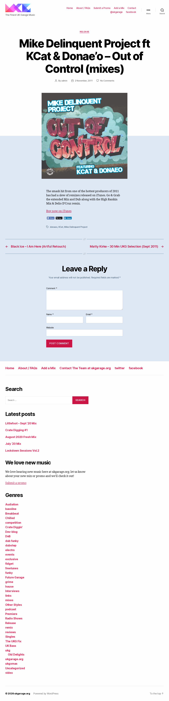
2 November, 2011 (84, 80)
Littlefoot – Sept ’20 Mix (20, 423)
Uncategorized (15, 668)
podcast (10, 609)
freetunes (11, 568)
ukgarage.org (14, 659)
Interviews (12, 591)
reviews (10, 632)
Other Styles (13, 604)
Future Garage (14, 577)
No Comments (107, 80)
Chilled (10, 518)
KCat (60, 227)
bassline (10, 509)
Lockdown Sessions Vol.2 (22, 450)
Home (70, 8)
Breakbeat (12, 513)
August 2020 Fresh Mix (20, 437)
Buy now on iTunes (58, 211)
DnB (8, 536)
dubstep (10, 545)
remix (9, 627)
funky (9, 572)
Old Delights (16, 654)
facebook (131, 12)
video (9, 672)
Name (49, 314)
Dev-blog (11, 531)
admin (64, 80)
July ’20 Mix (13, 443)
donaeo (53, 227)
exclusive (11, 559)
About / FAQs (83, 8)
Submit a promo (15, 483)
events (9, 554)
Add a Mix (119, 8)
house (9, 586)
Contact (132, 8)
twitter (120, 368)
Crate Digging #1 (16, 430)
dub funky (11, 541)
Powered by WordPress (45, 693)
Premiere (11, 614)
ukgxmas (11, 663)
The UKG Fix (13, 641)
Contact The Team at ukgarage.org (85, 368)
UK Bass (10, 645)
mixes (9, 600)
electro (10, 550)
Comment (51, 288)
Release (84, 32)
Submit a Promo (102, 8)
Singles (10, 636)
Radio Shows (13, 618)
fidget (9, 563)
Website (50, 327)
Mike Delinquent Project (75, 227)
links (8, 595)
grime (9, 582)
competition (13, 522)
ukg (7, 650)
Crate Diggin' (14, 527)
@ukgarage (116, 12)
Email (89, 314)
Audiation (11, 504)
